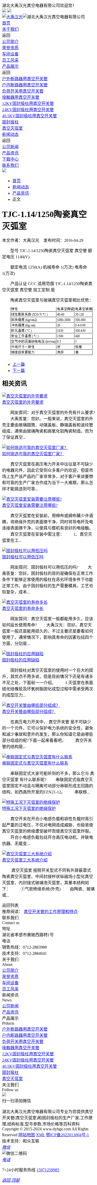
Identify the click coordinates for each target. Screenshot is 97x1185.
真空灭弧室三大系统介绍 (25, 860)
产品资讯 (10, 153)
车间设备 (10, 54)
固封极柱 (10, 122)
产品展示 (10, 66)
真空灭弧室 (12, 128)
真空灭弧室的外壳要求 (22, 402)
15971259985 (47, 1170)
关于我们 (10, 29)
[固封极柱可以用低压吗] (25, 551)
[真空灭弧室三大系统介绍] (27, 854)
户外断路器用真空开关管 (25, 79)
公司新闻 (10, 147)
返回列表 (10, 905)
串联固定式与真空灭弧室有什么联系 (35, 763)
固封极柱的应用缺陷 (20, 660)
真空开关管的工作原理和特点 (51, 911)
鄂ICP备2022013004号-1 (67, 1135)
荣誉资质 (10, 48)
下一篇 (18, 370)
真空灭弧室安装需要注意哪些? (30, 505)
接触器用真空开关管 (20, 97)
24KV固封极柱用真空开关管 (28, 109)
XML (40, 1135)
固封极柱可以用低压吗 (22, 557)
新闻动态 (10, 134)
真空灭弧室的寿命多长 (22, 608)
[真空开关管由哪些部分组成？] (31, 705)
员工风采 (10, 60)
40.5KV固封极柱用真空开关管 (29, 116)
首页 (6, 23)
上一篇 (18, 364)
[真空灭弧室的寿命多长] (25, 602)
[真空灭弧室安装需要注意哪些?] (32, 499)
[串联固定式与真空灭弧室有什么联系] (37, 757)
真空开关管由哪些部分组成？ (29, 711)
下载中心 (10, 159)
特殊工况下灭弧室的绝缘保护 (29, 808)
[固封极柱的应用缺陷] (22, 654)
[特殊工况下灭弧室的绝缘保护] (31, 802)
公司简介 (10, 41)
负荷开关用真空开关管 (22, 91)
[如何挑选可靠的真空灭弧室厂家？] (35, 447)
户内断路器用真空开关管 (25, 85)
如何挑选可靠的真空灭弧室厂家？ (33, 454)
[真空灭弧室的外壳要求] (25, 396)
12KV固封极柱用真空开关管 (28, 103)
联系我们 (10, 165)
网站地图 (26, 1135)
